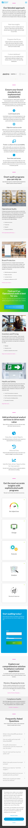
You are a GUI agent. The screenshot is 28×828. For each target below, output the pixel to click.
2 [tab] (12, 79)
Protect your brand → (7, 282)
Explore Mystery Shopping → (14, 692)
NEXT (14, 642)
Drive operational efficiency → (9, 232)
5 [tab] (17, 79)
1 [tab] (11, 79)
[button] (26, 2)
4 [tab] (15, 79)
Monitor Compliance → (14, 707)
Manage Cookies (14, 815)
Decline (14, 822)
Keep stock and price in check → (9, 353)
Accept (14, 819)
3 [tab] (14, 79)
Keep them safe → (6, 403)
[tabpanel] (6, 74)
